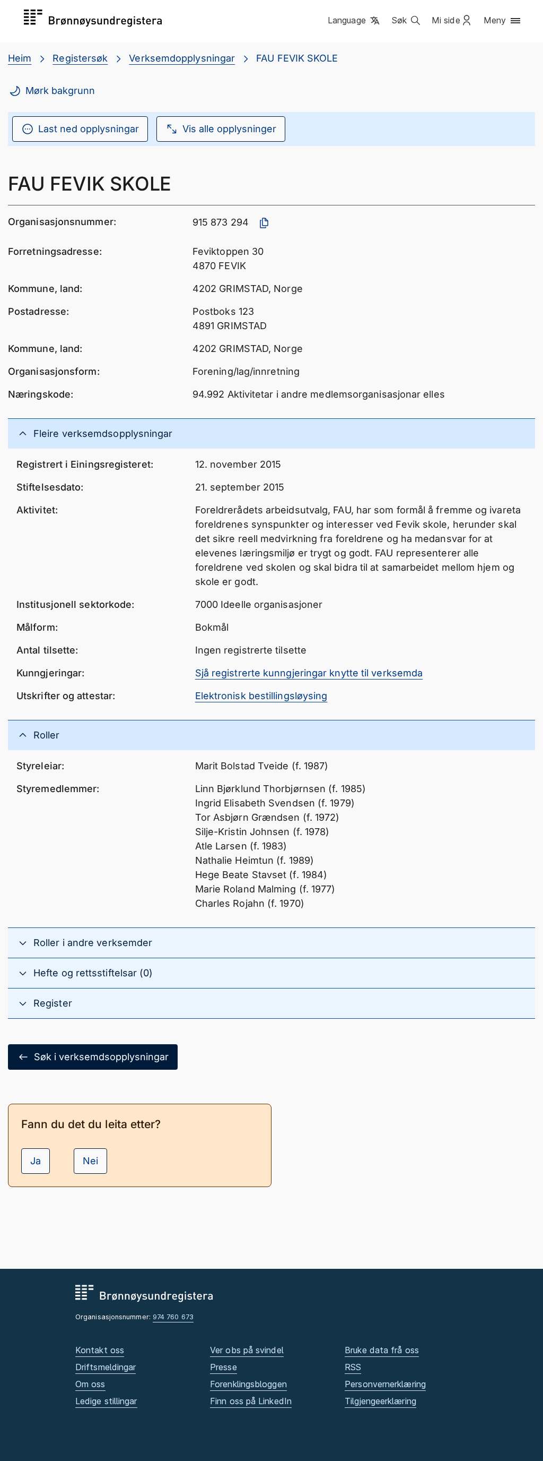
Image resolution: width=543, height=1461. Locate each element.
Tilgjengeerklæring (380, 1401)
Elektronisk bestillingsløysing (261, 695)
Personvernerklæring (385, 1384)
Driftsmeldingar (105, 1367)
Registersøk (80, 58)
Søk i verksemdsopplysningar (101, 1056)
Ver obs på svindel (247, 1350)
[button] (354, 20)
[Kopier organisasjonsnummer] (264, 223)
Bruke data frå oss (382, 1350)
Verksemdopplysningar (182, 58)
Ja (35, 1160)
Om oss (90, 1384)
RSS (353, 1367)
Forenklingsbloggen (248, 1384)
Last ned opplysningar (88, 128)
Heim (19, 58)
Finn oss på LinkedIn (251, 1401)
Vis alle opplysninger (229, 128)
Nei (90, 1160)
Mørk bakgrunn (60, 90)
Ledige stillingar (106, 1401)
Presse (223, 1367)
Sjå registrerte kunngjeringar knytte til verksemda (309, 672)
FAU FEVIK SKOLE (297, 58)
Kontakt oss (99, 1350)
